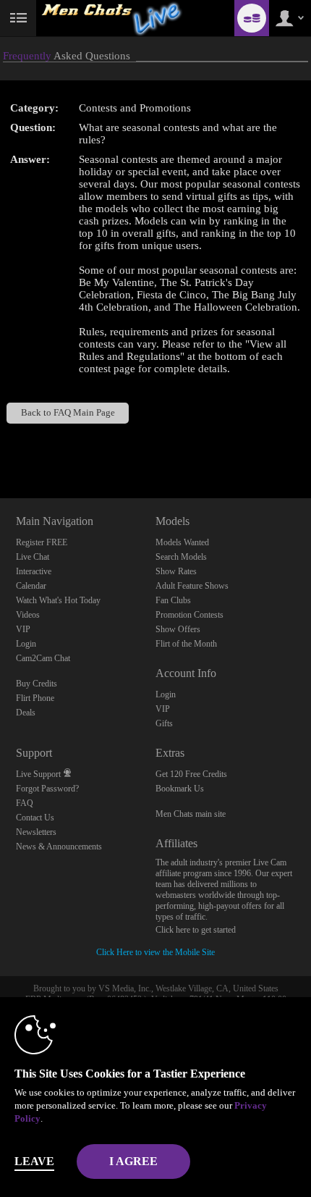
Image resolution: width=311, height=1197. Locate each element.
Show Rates (176, 571)
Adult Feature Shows (192, 586)
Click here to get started (196, 930)
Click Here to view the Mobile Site (155, 952)
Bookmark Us (180, 789)
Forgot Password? (47, 789)
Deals (25, 712)
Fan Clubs (173, 600)
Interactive (33, 571)
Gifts (164, 723)
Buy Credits (36, 684)
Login (26, 644)
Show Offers (178, 629)
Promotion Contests (189, 615)
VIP (23, 629)
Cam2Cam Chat (43, 658)
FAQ (24, 803)
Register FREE (41, 542)
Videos (28, 615)
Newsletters (36, 832)
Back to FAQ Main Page (68, 413)
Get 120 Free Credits (191, 774)
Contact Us (35, 817)
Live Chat (32, 557)
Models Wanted (182, 542)
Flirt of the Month (186, 644)
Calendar (31, 586)
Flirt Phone (35, 698)
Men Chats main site (191, 814)
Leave (34, 1161)
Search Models (181, 557)
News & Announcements (59, 846)
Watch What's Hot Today (58, 600)
